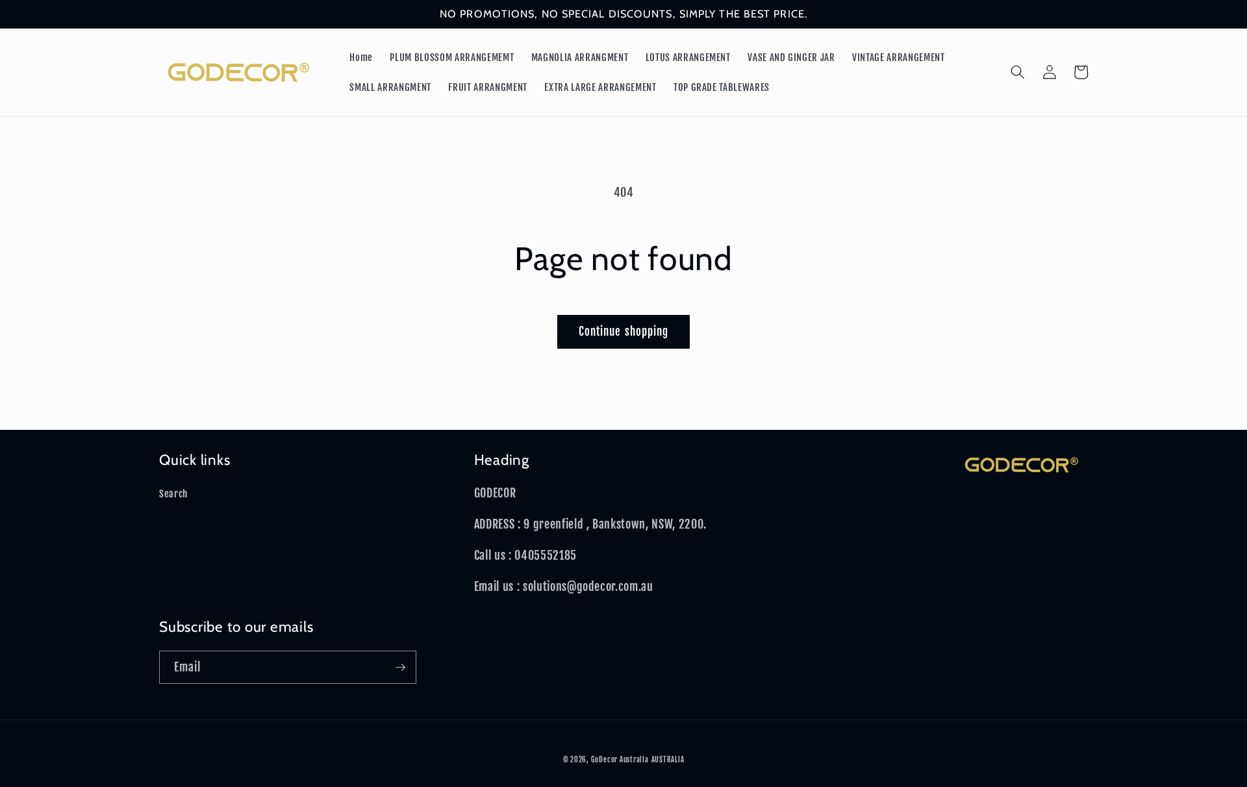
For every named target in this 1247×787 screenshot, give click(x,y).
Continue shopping (624, 331)
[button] (1017, 72)
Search (173, 493)
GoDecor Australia (620, 759)
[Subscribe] (400, 667)
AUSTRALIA (668, 759)
